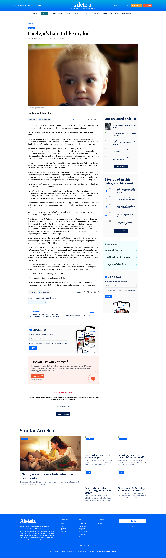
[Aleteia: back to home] (83, 4)
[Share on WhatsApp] (98, 119)
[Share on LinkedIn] (88, 119)
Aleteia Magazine (127, 13)
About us (69, 552)
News (76, 13)
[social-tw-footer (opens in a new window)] (85, 546)
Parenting (42, 302)
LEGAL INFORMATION (79, 552)
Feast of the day (114, 250)
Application (82, 526)
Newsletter (82, 523)
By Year (100, 523)
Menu (35, 13)
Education (24, 439)
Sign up (33, 348)
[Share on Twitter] (91, 119)
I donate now (37, 376)
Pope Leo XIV (114, 13)
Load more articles (120, 167)
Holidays (104, 13)
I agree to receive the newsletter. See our (49, 343)
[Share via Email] (95, 119)
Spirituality (94, 13)
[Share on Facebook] (84, 119)
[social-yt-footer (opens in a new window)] (77, 546)
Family (89, 472)
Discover (68, 13)
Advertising (82, 537)
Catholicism (32, 302)
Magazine (82, 529)
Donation (82, 534)
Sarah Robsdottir (51, 39)
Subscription (83, 531)
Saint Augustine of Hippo (89, 8)
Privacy (114, 552)
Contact (98, 552)
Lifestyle (84, 13)
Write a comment (63, 414)
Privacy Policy (106, 552)
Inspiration (90, 439)
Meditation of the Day (117, 257)
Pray (43, 13)
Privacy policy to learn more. (60, 343)
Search (40, 5)
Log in (128, 5)
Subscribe (135, 5)
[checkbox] (30, 343)
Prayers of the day (115, 264)
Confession (123, 439)
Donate (146, 5)
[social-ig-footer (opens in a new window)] (88, 546)
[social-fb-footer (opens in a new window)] (81, 546)
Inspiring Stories (57, 13)
